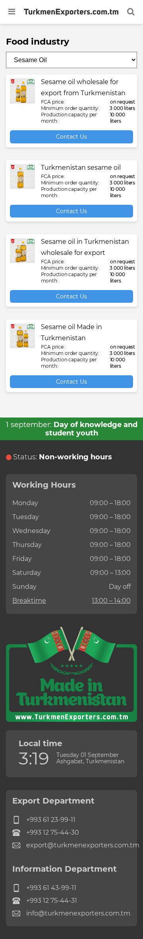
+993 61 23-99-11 (50, 819)
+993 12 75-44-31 (51, 900)
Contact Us (71, 136)
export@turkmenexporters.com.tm (78, 845)
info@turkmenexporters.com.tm (78, 913)
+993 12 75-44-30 (52, 832)
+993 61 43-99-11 (51, 888)
